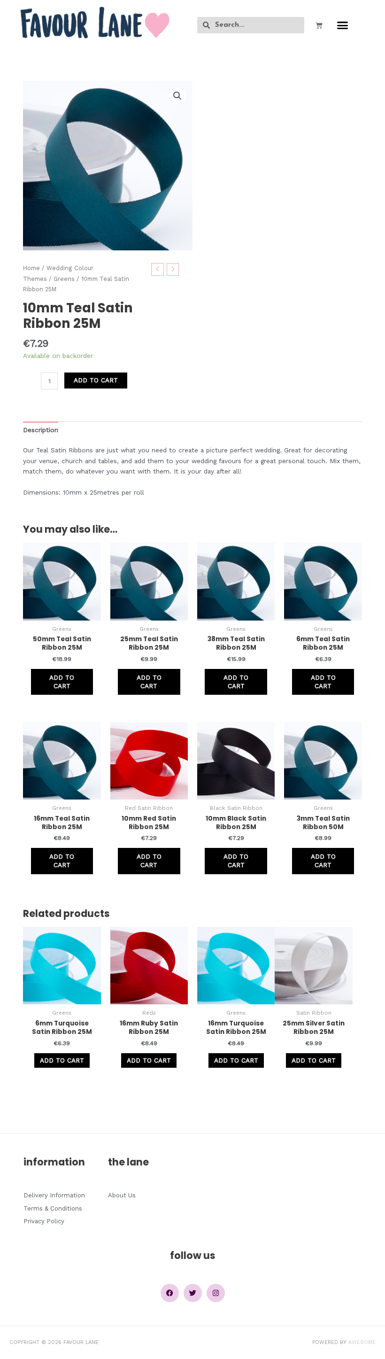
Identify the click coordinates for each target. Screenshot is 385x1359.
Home (31, 268)
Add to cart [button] (61, 682)
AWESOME (362, 1342)
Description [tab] (40, 430)
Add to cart (96, 380)
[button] (343, 25)
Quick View (62, 612)
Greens (64, 278)
